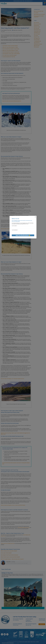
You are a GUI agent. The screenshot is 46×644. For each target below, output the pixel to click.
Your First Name (14, 225)
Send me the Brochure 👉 (23, 235)
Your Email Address (6, 635)
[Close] (35, 217)
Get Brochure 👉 (10, 640)
